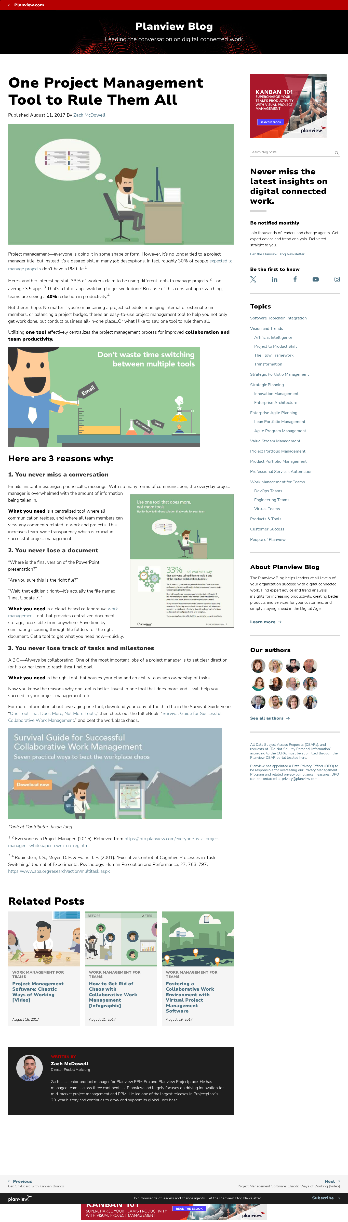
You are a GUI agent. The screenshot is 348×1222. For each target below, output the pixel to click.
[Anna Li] (276, 673)
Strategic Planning (267, 385)
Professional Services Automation (281, 471)
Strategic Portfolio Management (279, 374)
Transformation (268, 364)
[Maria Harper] (258, 691)
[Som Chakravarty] (293, 673)
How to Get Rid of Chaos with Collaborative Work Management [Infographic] (115, 990)
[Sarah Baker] (310, 691)
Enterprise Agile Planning (273, 413)
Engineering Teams (271, 500)
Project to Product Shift (275, 346)
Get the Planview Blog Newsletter (277, 254)
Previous (36, 1183)
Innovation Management (276, 393)
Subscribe (326, 1198)
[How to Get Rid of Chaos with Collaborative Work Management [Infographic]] (121, 938)
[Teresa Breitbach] (258, 673)
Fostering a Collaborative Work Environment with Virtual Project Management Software (192, 992)
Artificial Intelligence (273, 337)
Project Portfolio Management (277, 451)
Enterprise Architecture (275, 402)
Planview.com (29, 5)
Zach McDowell (89, 115)
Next (289, 1183)
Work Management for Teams (277, 482)
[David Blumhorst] (276, 691)
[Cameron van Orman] (293, 691)
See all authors (267, 718)
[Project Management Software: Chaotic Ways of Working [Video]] (44, 938)
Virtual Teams (267, 509)
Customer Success (267, 529)
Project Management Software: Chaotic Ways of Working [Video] (38, 987)
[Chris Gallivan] (310, 673)
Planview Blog (174, 26)
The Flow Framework (273, 355)
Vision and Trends (266, 328)
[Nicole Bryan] (293, 709)
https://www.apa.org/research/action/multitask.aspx (59, 871)
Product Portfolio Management (278, 461)
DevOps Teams (268, 491)
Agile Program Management (280, 431)
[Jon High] (276, 709)
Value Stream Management (275, 441)
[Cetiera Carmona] (310, 709)
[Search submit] (337, 153)
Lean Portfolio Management (279, 421)
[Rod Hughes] (258, 709)
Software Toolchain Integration (278, 318)
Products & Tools (266, 519)
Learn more (266, 622)
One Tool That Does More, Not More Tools (53, 713)
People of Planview (268, 539)
